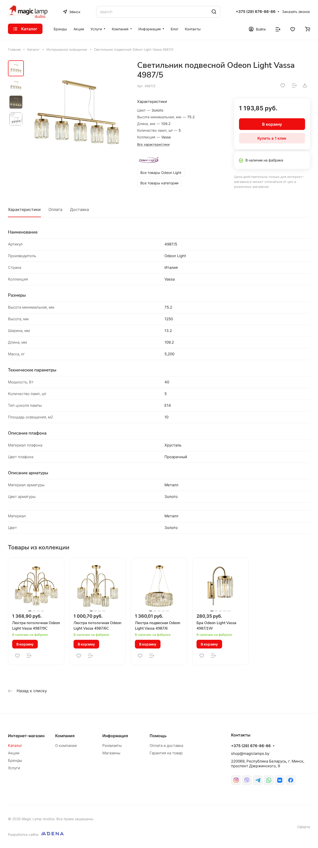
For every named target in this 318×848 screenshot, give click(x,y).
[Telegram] (258, 780)
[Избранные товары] (292, 28)
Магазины (111, 753)
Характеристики (24, 209)
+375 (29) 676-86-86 (256, 11)
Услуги (14, 768)
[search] (214, 12)
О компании (66, 745)
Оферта (303, 827)
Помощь (158, 735)
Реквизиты (112, 745)
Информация (115, 735)
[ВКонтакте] (280, 780)
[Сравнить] (294, 85)
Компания (65, 735)
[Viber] (247, 780)
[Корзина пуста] (307, 28)
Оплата (55, 209)
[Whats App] (269, 780)
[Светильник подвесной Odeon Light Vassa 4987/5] (77, 112)
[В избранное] (283, 85)
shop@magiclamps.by (250, 753)
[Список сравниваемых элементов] (278, 28)
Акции (13, 753)
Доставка (79, 209)
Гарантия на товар (166, 753)
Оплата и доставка (166, 745)
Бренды (15, 760)
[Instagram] (236, 780)
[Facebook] (291, 780)
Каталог (15, 745)
